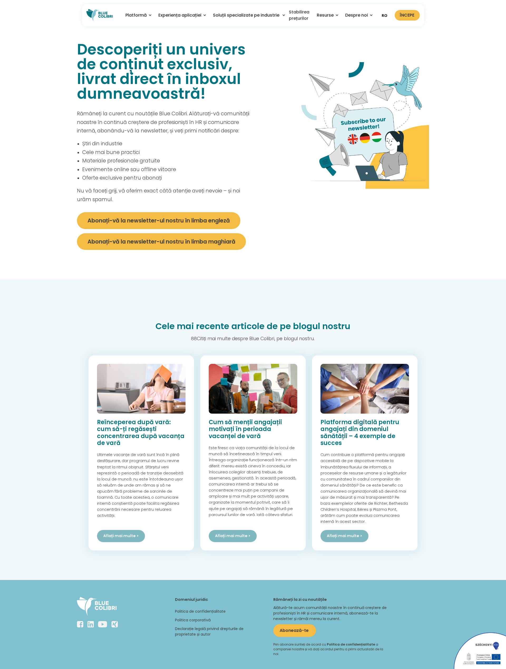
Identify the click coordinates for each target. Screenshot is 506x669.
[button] (136, 15)
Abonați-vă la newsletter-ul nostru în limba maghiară (161, 241)
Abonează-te (295, 630)
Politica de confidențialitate (200, 611)
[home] (99, 15)
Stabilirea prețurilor (299, 15)
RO (384, 15)
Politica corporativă (193, 620)
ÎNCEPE (407, 15)
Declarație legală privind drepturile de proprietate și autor (209, 631)
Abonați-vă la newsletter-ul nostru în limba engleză (158, 220)
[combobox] (384, 15)
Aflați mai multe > (121, 535)
